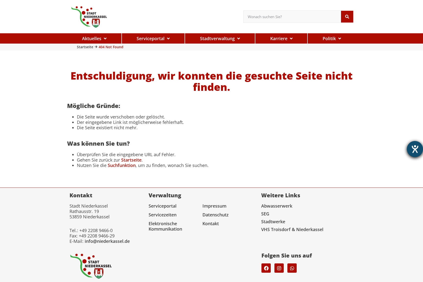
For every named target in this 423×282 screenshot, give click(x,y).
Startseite (85, 47)
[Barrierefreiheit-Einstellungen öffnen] (415, 149)
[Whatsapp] (292, 268)
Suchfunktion (122, 165)
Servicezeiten (162, 215)
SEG (265, 214)
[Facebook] (266, 268)
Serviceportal (162, 206)
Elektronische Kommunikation (165, 226)
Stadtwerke (273, 221)
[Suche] (347, 17)
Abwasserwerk (276, 206)
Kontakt (210, 223)
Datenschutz (215, 215)
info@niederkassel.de (107, 241)
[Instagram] (279, 268)
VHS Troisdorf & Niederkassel (292, 229)
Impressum (214, 206)
